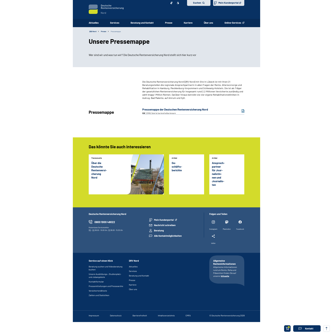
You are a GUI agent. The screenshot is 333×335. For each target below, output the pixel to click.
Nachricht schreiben (165, 225)
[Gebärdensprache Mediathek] (171, 3)
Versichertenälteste (98, 290)
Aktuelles (94, 22)
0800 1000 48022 (104, 222)
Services (133, 271)
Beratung (159, 230)
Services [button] (114, 22)
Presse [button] (168, 22)
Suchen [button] (197, 2)
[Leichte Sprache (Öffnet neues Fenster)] (178, 3)
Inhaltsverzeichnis (166, 315)
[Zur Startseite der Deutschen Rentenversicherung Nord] (106, 9)
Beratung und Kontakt (139, 275)
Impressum (94, 315)
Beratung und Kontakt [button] (142, 22)
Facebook (240, 229)
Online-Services (233, 22)
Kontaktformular (96, 281)
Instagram (213, 229)
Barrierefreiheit (140, 315)
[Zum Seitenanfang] (326, 328)
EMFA (188, 315)
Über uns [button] (208, 22)
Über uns (133, 289)
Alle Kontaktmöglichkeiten (168, 235)
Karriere (132, 284)
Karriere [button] (188, 22)
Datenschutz (115, 315)
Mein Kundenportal (228, 2)
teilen (213, 243)
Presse (103, 31)
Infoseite (225, 276)
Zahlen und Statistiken (99, 295)
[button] (307, 328)
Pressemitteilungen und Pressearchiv (106, 286)
